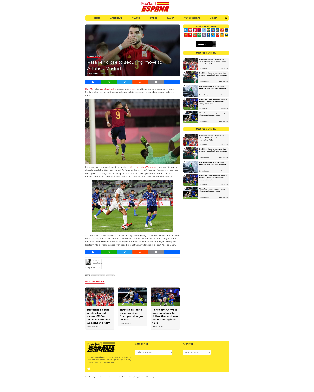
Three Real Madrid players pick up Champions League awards (131, 314)
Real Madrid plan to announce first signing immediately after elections (213, 74)
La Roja (213, 18)
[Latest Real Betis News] (199, 35)
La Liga (170, 18)
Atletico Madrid (94, 57)
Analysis (136, 18)
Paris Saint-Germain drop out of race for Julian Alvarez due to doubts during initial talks (165, 316)
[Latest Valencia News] (222, 35)
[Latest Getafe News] (217, 30)
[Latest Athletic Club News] (190, 30)
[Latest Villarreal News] (226, 35)
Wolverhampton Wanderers (143, 167)
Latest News (116, 18)
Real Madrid (223, 81)
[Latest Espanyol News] (213, 30)
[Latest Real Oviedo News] (208, 35)
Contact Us (113, 377)
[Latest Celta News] (204, 30)
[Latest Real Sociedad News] (213, 35)
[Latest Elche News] (208, 30)
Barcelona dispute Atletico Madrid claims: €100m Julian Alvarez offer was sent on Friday (98, 316)
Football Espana (92, 377)
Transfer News (192, 18)
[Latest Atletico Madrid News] (194, 30)
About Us (103, 377)
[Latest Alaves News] (185, 30)
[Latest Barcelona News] (199, 30)
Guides (153, 18)
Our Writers (123, 377)
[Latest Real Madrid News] (204, 35)
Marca (133, 89)
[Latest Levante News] (226, 30)
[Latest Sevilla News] (217, 35)
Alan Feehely (93, 73)
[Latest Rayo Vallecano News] (194, 35)
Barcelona (224, 68)
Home (97, 18)
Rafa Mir (89, 89)
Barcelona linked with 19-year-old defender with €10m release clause (212, 87)
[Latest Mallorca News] (185, 35)
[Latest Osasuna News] (190, 35)
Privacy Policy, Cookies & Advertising (141, 377)
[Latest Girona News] (222, 30)
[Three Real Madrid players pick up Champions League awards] (132, 297)
